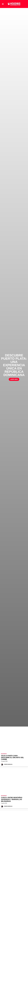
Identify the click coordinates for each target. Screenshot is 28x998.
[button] (2, 4)
